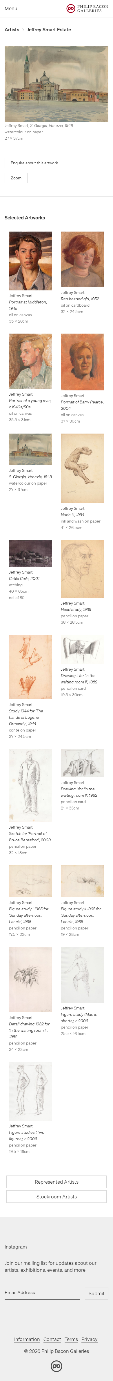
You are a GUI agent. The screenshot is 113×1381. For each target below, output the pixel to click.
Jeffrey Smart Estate (49, 29)
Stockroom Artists (57, 1196)
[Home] (87, 8)
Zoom (16, 178)
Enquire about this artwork (34, 162)
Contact (52, 1339)
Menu (11, 8)
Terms (71, 1339)
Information (27, 1339)
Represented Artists (57, 1182)
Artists (12, 29)
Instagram (16, 1247)
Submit (97, 1293)
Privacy (89, 1339)
